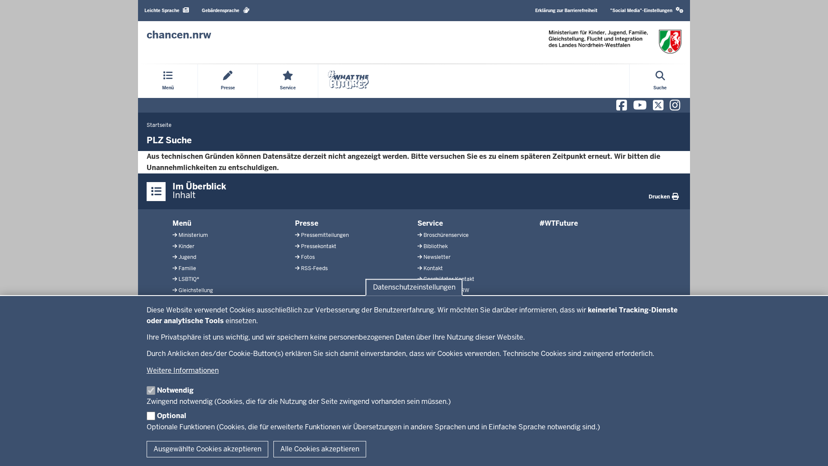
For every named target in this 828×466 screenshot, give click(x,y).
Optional (171, 415)
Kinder (186, 246)
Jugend (187, 257)
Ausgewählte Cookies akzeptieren (207, 448)
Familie (187, 268)
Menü (181, 223)
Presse (306, 223)
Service (430, 223)
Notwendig (175, 390)
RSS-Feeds (314, 268)
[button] (647, 10)
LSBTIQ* (189, 279)
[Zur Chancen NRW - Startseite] (615, 42)
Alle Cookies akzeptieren (319, 448)
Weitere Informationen (183, 370)
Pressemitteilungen (325, 235)
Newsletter (437, 257)
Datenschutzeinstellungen (414, 287)
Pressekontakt (318, 246)
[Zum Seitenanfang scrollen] (810, 450)
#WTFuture (558, 223)
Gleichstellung (196, 290)
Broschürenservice (446, 235)
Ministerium (193, 235)
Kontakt (433, 268)
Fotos (308, 257)
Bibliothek (435, 246)
